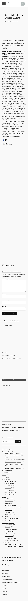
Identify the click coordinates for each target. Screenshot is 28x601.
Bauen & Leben (9, 481)
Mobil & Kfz (8, 488)
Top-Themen (5, 520)
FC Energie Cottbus (10, 518)
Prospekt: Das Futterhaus (8, 355)
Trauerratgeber (9, 494)
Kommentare (8, 265)
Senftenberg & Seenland (11, 507)
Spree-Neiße (8, 510)
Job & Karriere (8, 485)
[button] (3, 140)
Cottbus (7, 498)
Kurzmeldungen (9, 505)
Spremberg (15, 21)
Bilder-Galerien (8, 524)
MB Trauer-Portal (7, 560)
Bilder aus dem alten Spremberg (13, 462)
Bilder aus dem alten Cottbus (12, 453)
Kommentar (5, 279)
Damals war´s (5, 451)
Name (4, 293)
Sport (3, 516)
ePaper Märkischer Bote (11, 321)
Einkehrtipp (8, 527)
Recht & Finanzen (9, 492)
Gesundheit (8, 483)
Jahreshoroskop (9, 533)
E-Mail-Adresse (6, 300)
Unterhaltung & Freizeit (8, 523)
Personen (4, 477)
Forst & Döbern (9, 501)
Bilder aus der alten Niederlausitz (13, 468)
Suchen (18, 441)
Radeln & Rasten (9, 538)
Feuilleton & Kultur (9, 529)
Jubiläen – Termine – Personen (15, 546)
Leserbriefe (5, 472)
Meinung (4, 475)
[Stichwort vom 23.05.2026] (14, 205)
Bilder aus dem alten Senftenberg (13, 459)
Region (4, 497)
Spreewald (8, 512)
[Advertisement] (14, 205)
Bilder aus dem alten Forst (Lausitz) (14, 455)
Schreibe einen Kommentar (11, 272)
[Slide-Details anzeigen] (14, 370)
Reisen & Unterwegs (10, 540)
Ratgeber (4, 479)
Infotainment (8, 531)
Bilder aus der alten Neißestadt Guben (14, 464)
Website (4, 306)
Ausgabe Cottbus (7, 325)
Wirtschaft (4, 542)
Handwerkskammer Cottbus (12, 544)
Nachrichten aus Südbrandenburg (12, 557)
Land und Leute (9, 536)
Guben (7, 503)
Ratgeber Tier (8, 490)
